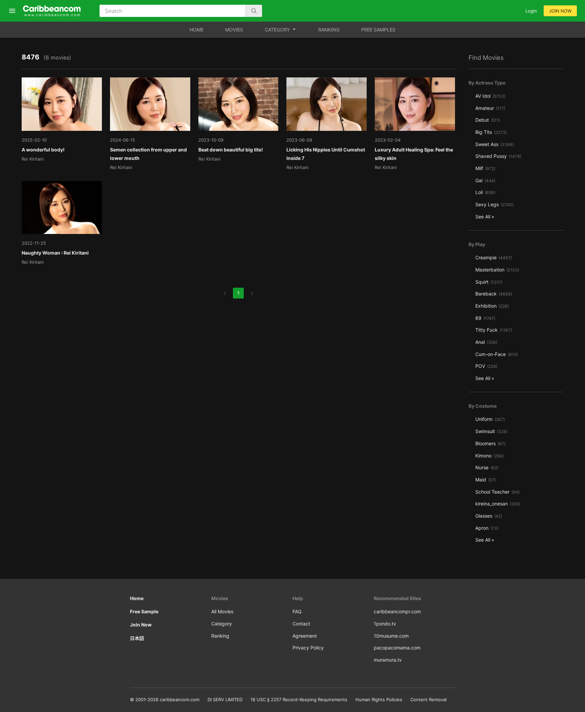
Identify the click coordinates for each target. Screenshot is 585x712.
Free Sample (144, 611)
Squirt (488, 282)
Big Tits (491, 132)
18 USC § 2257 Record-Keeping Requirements (299, 699)
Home (137, 598)
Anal (486, 342)
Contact (301, 623)
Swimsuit (491, 431)
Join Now (141, 624)
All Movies (222, 611)
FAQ (297, 611)
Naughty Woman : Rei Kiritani (55, 253)
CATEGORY (277, 29)
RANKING (329, 29)
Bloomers (490, 443)
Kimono (489, 455)
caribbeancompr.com (397, 611)
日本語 (137, 638)
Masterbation (497, 269)
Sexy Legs (494, 204)
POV (486, 366)
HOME (196, 29)
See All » (484, 216)
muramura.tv (388, 660)
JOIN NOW (560, 11)
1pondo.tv (385, 623)
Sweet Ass (494, 144)
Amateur (490, 108)
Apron (486, 528)
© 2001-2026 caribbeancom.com (164, 699)
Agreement (304, 636)
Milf (485, 168)
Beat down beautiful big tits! (230, 149)
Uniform (490, 419)
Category (221, 623)
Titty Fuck (493, 330)
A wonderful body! (43, 149)
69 (485, 318)
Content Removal (428, 699)
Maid (485, 479)
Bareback (493, 293)
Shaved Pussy (498, 156)
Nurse (486, 467)
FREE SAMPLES (378, 29)
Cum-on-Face (496, 354)
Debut (487, 120)
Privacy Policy (308, 647)
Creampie (493, 257)
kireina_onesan (497, 503)
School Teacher (497, 492)
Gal (485, 180)
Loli (485, 192)
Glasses (488, 516)
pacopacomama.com (397, 647)
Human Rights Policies (378, 699)
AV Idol (490, 96)
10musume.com (391, 636)
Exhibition (492, 306)
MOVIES (234, 29)
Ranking (220, 636)
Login (531, 11)
